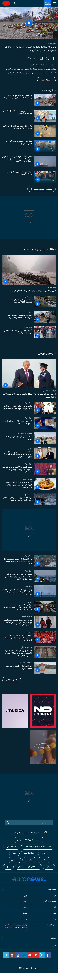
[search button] (8, 822)
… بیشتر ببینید (46, 80)
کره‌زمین (24, 901)
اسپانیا (49, 866)
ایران (30, 448)
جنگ (14, 853)
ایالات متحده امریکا (48, 391)
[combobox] (29, 822)
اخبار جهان (28, 403)
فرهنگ (25, 913)
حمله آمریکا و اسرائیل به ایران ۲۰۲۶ (38, 846)
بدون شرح (52, 287)
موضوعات (52, 889)
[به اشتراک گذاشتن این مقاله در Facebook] (53, 58)
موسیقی (14, 860)
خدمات (53, 938)
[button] (41, 189)
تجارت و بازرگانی (49, 901)
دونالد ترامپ (29, 853)
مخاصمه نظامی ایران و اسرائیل (29, 840)
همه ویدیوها (12, 679)
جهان (25, 895)
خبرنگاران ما (51, 924)
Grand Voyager (25, 663)
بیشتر (54, 945)
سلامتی (44, 860)
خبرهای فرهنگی (26, 647)
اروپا (54, 895)
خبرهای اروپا (27, 479)
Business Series (24, 433)
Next (54, 907)
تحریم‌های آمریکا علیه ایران (28, 866)
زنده (6, 3)
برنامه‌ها (24, 919)
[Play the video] (29, 23)
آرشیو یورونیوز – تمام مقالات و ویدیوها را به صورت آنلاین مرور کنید (16, 927)
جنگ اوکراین (11, 846)
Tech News (27, 617)
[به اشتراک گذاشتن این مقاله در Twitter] (47, 58)
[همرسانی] (41, 58)
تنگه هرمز (29, 860)
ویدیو (53, 919)
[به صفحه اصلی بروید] (47, 3)
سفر (54, 913)
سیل (8, 866)
